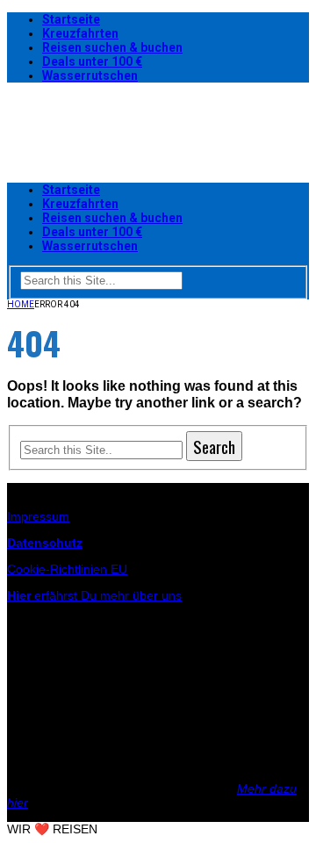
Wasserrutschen (90, 75)
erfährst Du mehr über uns (94, 595)
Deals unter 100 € (92, 61)
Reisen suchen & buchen (112, 47)
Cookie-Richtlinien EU (67, 569)
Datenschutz (45, 543)
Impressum (38, 516)
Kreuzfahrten (80, 33)
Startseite (71, 19)
